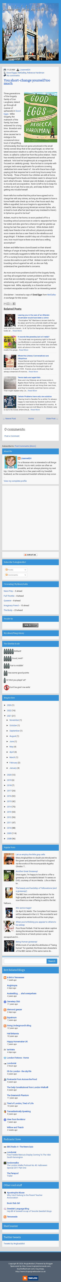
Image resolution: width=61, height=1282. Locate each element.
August (13, 736)
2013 (9, 812)
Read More (17, 331)
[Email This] (5, 303)
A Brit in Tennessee (15, 977)
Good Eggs (11, 73)
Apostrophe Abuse (15, 1192)
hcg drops (40, 1269)
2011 (9, 822)
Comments (13, 575)
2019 (9, 780)
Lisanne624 (25, 70)
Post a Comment (12, 436)
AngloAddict (29, 1264)
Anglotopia (12, 985)
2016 (9, 796)
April (12, 752)
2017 (9, 790)
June (12, 741)
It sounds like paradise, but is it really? (33, 337)
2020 (9, 775)
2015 (9, 801)
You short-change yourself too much (27, 81)
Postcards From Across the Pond (22, 1079)
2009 (9, 833)
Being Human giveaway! (26, 942)
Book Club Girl (13, 1203)
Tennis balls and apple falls (29, 377)
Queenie (7, 600)
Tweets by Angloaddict (14, 1243)
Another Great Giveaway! (27, 871)
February (13, 762)
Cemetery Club (13, 1001)
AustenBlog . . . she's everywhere (21, 993)
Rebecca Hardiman (35, 73)
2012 (9, 817)
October (13, 725)
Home (31, 418)
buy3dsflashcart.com (26, 1269)
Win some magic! (23, 908)
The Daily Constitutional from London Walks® (27, 1087)
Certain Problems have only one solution (35, 396)
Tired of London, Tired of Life (20, 1103)
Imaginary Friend (11, 605)
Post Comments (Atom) (25, 446)
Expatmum (12, 1017)
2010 (9, 828)
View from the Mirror (16, 1119)
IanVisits (11, 1049)
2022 (9, 710)
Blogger (49, 1264)
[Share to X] (11, 303)
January (13, 768)
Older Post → (52, 418)
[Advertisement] (30, 518)
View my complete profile (15, 481)
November (14, 720)
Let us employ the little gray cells (30, 854)
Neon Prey (8, 591)
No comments (13, 75)
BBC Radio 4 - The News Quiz (20, 1147)
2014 (9, 807)
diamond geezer (14, 1009)
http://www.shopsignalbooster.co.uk (30, 1271)
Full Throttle (9, 596)
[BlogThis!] (8, 303)
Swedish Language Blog (18, 1208)
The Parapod (12, 1173)
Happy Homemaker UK (17, 1041)
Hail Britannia (13, 1033)
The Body (8, 610)
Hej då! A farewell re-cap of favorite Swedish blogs (29, 1211)
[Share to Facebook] (14, 303)
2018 (9, 785)
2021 (9, 716)
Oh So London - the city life (19, 1071)
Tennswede (12, 1217)
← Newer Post (9, 418)
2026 (9, 705)
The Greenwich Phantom (18, 1095)
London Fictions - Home (18, 1058)
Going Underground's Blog (19, 1025)
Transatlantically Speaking (19, 1111)
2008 (9, 838)
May (11, 746)
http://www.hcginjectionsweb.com (36, 1266)
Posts (10, 570)
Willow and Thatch (15, 1127)
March (12, 757)
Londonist (11, 1063)
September (15, 731)
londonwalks (13, 1163)
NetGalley (22, 73)
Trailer (10, 1176)
